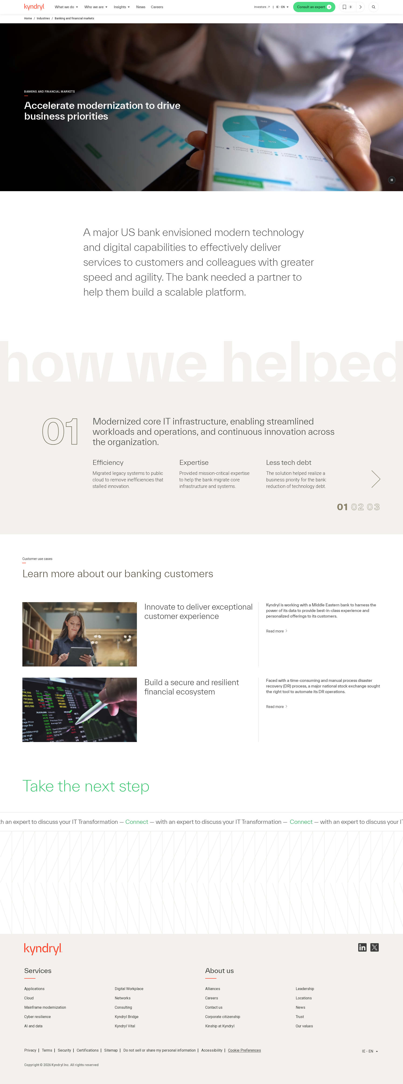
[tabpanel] (201, 452)
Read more (275, 631)
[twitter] (374, 947)
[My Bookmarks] (360, 7)
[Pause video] (392, 180)
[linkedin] (362, 947)
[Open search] (373, 7)
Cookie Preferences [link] (244, 1050)
